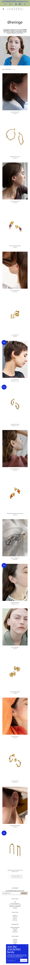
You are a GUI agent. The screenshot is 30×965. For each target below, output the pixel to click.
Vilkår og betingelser (15, 927)
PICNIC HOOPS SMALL (15, 290)
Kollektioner (8, 69)
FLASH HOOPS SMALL (15, 424)
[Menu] (3, 9)
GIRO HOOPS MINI (15, 781)
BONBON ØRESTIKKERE (15, 825)
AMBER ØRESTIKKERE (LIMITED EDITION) (15, 513)
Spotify (15, 943)
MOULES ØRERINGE (15, 558)
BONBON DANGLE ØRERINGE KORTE (15, 870)
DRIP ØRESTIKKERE (15, 602)
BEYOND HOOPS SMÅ (15, 201)
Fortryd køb (15, 931)
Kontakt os (15, 915)
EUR (10, 4)
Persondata (15, 928)
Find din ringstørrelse (15, 903)
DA (5, 4)
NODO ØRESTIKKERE (15, 112)
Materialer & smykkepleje (15, 906)
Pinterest (15, 942)
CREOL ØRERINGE (15, 647)
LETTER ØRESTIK (15, 335)
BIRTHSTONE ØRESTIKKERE (15, 245)
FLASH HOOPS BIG (15, 379)
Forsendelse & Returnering (15, 905)
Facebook (15, 939)
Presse (15, 918)
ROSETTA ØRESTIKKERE (15, 691)
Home (3, 69)
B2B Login (15, 920)
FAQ (15, 902)
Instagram (15, 940)
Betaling (15, 908)
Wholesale (15, 917)
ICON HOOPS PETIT (15, 736)
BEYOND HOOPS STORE (15, 156)
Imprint (15, 930)
